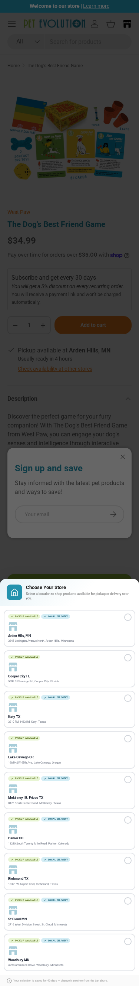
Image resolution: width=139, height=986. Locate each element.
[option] (69, 628)
